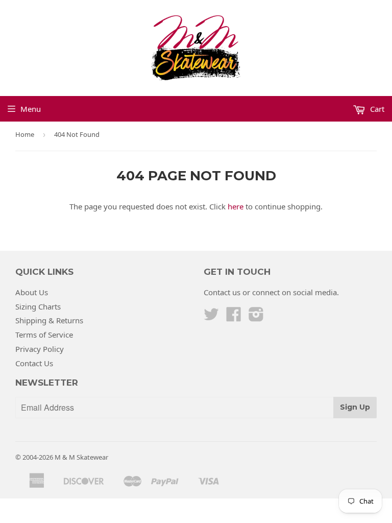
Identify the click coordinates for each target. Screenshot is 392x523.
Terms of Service (44, 334)
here (235, 206)
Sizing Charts (38, 306)
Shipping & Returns (49, 320)
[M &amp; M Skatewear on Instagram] (256, 317)
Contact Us (34, 363)
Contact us (222, 292)
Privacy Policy (39, 349)
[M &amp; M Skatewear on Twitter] (211, 317)
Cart (376, 109)
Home (24, 134)
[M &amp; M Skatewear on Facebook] (233, 317)
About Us (31, 292)
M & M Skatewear (81, 457)
